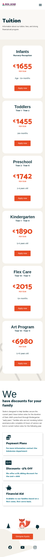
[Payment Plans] (8, 437)
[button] (40, 4)
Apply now (22, 88)
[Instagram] (35, 547)
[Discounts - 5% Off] (8, 462)
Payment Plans (16, 443)
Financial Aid (15, 494)
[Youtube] (22, 547)
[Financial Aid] (8, 487)
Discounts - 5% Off (19, 468)
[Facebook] (10, 547)
